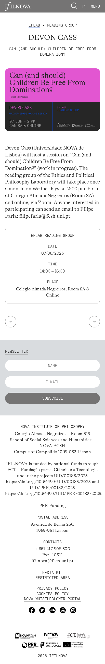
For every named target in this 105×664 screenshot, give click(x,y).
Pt (84, 6)
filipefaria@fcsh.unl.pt (44, 216)
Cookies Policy (52, 593)
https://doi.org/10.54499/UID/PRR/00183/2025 (53, 493)
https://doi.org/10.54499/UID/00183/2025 (48, 481)
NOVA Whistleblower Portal (52, 598)
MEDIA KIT (52, 572)
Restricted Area (52, 577)
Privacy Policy (52, 588)
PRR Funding (52, 505)
